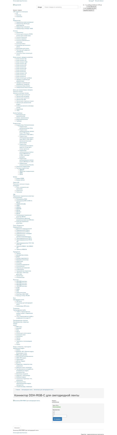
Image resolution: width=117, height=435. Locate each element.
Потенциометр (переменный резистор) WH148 (23, 215)
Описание (17, 428)
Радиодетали (16, 252)
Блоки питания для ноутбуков (24, 78)
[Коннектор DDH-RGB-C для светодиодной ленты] (31, 400)
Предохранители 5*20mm (23, 230)
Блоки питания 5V (21, 70)
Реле (14, 298)
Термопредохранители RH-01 (24, 238)
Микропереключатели (22, 119)
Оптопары (19, 263)
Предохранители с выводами (24, 233)
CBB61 (21, 173)
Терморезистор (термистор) (23, 271)
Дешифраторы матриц (22, 255)
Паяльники (19, 192)
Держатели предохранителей (24, 228)
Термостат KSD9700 (21, 249)
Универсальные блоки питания (24, 87)
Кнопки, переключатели (22, 118)
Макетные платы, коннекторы (24, 367)
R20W (17, 289)
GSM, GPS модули (21, 358)
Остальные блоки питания (23, 86)
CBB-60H (22, 169)
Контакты (24, 1)
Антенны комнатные (21, 37)
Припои (18, 338)
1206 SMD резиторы (21, 286)
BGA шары (19, 326)
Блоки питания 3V (21, 66)
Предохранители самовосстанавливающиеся (23, 235)
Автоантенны (19, 32)
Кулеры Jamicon (20, 180)
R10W (17, 287)
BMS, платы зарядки (21, 354)
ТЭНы (17, 110)
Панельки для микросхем (23, 267)
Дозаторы (18, 328)
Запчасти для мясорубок (22, 96)
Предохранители (17, 227)
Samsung (18, 15)
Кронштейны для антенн (22, 48)
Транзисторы (19, 275)
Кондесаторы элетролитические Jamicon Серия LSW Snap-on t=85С (27, 160)
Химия (15, 325)
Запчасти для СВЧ (21, 99)
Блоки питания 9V (21, 76)
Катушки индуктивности (22, 258)
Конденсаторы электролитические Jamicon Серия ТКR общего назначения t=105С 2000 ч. (27, 132)
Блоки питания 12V (21, 58)
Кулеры (15, 177)
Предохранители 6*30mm (23, 232)
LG (17, 13)
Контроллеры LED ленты (22, 306)
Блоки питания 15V (21, 60)
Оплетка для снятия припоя (23, 333)
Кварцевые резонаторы (22, 259)
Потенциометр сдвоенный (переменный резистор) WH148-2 (25, 219)
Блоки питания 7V (21, 74)
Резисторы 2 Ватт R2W (22, 294)
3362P (18, 205)
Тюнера (15, 323)
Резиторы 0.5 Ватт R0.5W (23, 295)
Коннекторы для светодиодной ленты (43, 389)
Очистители (19, 336)
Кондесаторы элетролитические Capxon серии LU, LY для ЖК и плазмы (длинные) (26, 146)
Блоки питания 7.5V (21, 73)
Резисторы (16, 279)
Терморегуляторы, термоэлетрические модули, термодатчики (23, 383)
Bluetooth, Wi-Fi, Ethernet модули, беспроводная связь (25, 352)
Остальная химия (21, 334)
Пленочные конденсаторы (23, 166)
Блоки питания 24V (21, 65)
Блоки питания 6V (21, 71)
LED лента (19, 301)
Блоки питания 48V (21, 68)
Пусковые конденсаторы (22, 168)
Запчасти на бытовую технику (21, 93)
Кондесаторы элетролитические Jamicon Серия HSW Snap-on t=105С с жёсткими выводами (27, 154)
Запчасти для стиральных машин (25, 101)
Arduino (18, 350)
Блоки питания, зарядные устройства (23, 57)
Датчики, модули (20, 361)
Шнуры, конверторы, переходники (22, 346)
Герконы (18, 253)
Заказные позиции (18, 91)
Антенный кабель (20, 43)
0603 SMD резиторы (21, 283)
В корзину (57, 419)
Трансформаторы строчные (20, 320)
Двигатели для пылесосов (23, 94)
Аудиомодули (19, 359)
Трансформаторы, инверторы (21, 322)
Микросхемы (19, 261)
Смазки (18, 339)
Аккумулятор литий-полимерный (24, 22)
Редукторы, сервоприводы (23, 375)
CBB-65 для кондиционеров (27, 171)
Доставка (19, 1)
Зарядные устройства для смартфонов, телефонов (23, 83)
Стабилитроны (20, 269)
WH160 (18, 213)
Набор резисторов (21, 292)
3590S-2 (18, 207)
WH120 (18, 210)
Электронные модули (18, 348)
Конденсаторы (17, 123)
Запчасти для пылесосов (22, 98)
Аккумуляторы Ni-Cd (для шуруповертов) (23, 24)
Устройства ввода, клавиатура (24, 386)
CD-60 (21, 174)
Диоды (18, 256)
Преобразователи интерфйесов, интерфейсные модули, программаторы (24, 370)
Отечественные (20, 266)
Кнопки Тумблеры (17, 113)
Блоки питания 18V (21, 63)
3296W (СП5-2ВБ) (21, 204)
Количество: (56, 410)
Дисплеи (18, 362)
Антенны (15, 31)
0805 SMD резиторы (21, 284)
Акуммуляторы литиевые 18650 (24, 28)
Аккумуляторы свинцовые (23, 27)
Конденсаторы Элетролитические (25, 125)
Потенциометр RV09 (21, 199)
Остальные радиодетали (22, 264)
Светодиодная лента (18, 299)
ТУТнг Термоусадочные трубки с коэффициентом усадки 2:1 (24, 317)
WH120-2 (18, 212)
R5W (17, 291)
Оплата (15, 1)
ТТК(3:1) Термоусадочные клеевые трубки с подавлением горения (24, 313)
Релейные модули (21, 377)
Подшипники (19, 109)
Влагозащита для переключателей (20, 115)
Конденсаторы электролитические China (26, 127)
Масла (18, 331)
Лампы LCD (16, 182)
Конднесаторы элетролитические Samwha (27, 164)
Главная (18, 389)
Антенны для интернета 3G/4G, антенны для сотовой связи (24, 34)
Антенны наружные (21, 39)
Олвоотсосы (19, 190)
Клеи (17, 330)
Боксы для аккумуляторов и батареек (23, 90)
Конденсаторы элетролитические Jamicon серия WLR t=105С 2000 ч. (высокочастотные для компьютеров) (27, 139)
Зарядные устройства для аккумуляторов (23, 80)
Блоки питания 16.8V (21, 62)
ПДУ (14, 194)
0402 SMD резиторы (21, 281)
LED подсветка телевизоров (20, 11)
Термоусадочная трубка (19, 310)
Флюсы (18, 344)
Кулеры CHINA (20, 178)
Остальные (19, 16)
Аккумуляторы (17, 20)
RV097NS (18, 208)
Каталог (17, 10)
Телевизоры (16, 308)
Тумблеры (19, 121)
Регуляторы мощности (22, 374)
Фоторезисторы (20, 277)
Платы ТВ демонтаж (18, 225)
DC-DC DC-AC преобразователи (24, 356)
